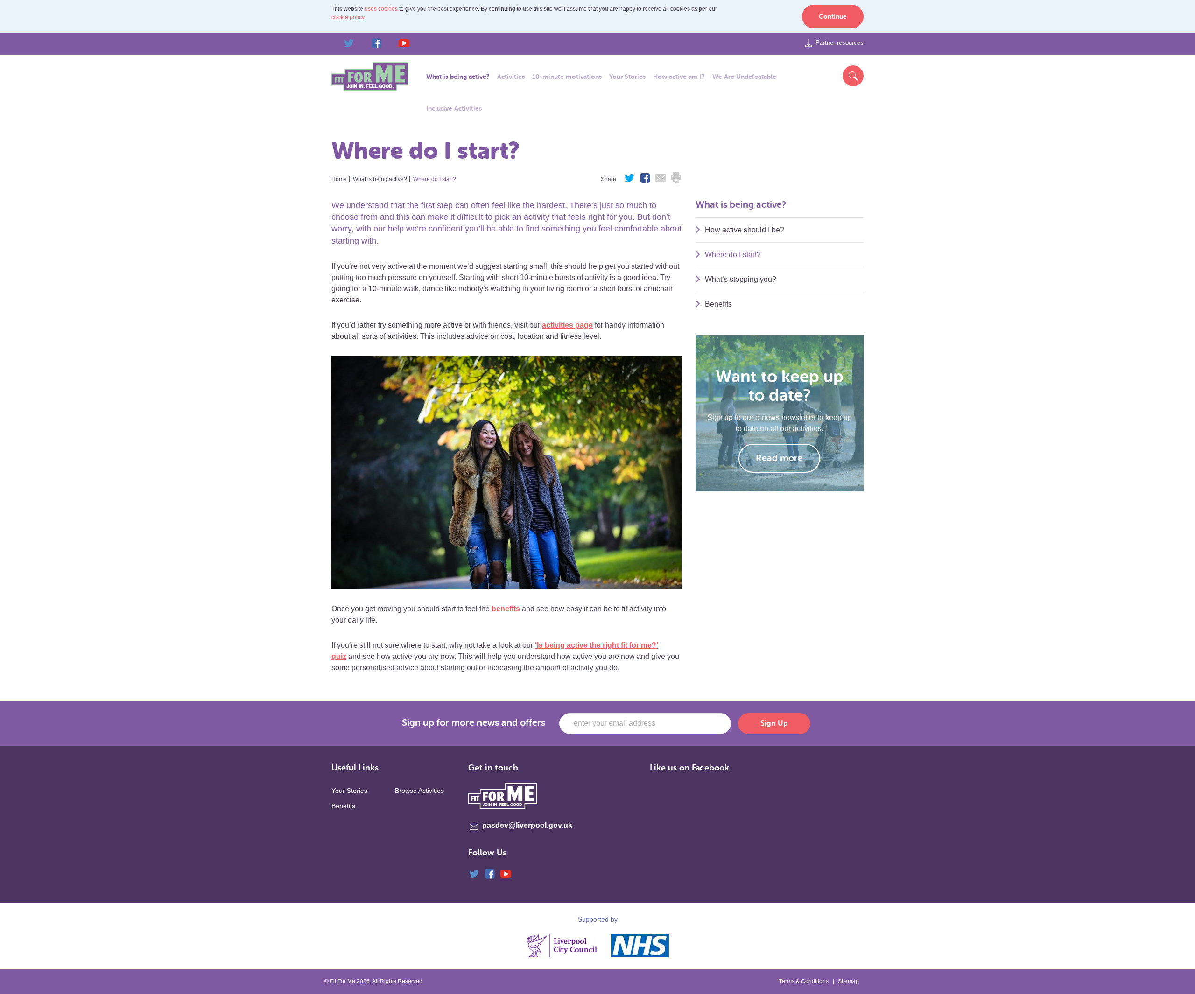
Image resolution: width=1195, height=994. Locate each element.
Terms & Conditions (804, 981)
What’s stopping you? (740, 279)
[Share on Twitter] (629, 180)
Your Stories (349, 790)
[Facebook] (370, 43)
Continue (833, 16)
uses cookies (381, 9)
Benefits (718, 304)
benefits (506, 609)
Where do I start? (733, 255)
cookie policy (347, 17)
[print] (676, 180)
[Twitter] (343, 43)
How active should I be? (744, 230)
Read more (779, 458)
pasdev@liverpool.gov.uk (527, 825)
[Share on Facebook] (645, 180)
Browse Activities (419, 790)
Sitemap (848, 981)
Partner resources (839, 42)
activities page (567, 325)
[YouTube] (398, 43)
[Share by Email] (660, 180)
